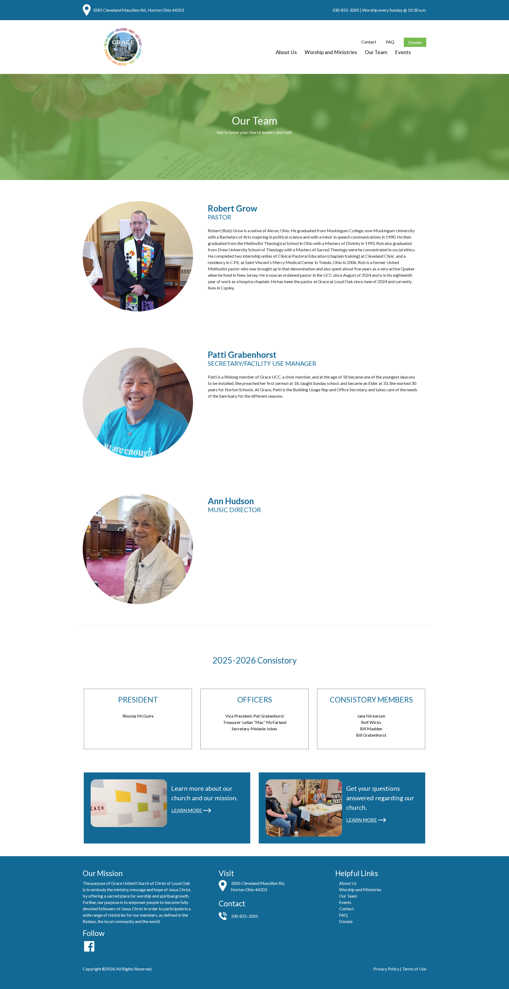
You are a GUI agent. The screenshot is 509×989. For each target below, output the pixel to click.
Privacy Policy (386, 968)
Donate (415, 42)
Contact (368, 41)
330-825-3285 (345, 9)
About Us (286, 52)
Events (403, 52)
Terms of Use (414, 968)
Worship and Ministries (331, 52)
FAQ (390, 41)
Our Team (376, 52)
